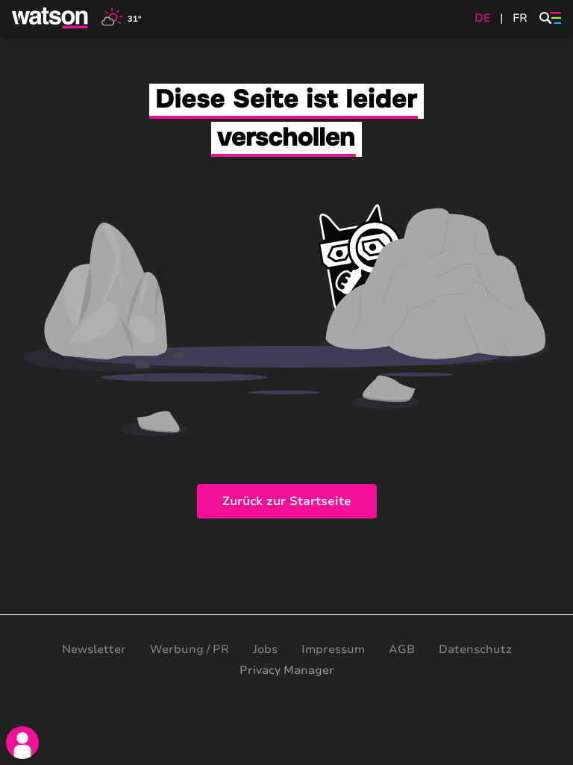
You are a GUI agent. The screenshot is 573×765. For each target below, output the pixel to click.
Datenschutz (475, 649)
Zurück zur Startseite (286, 501)
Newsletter (94, 649)
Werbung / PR (189, 649)
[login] (22, 742)
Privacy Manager (286, 670)
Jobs (265, 649)
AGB (402, 649)
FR (520, 17)
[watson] (51, 17)
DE (483, 17)
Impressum (333, 649)
